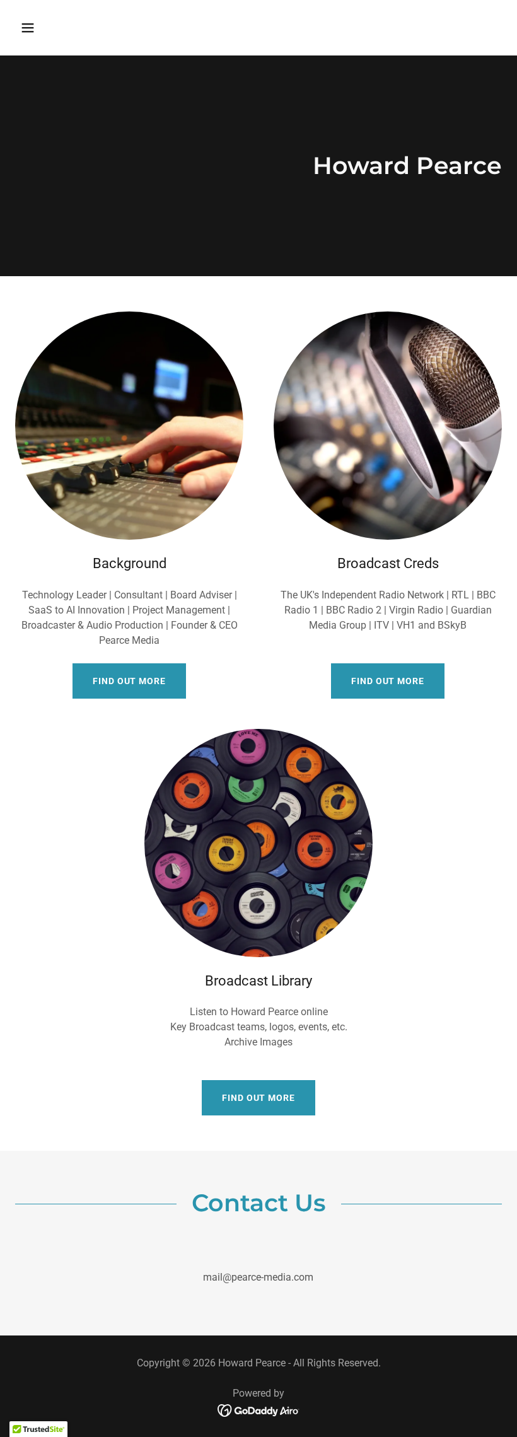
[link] (259, 1410)
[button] (71, 27)
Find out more (129, 681)
